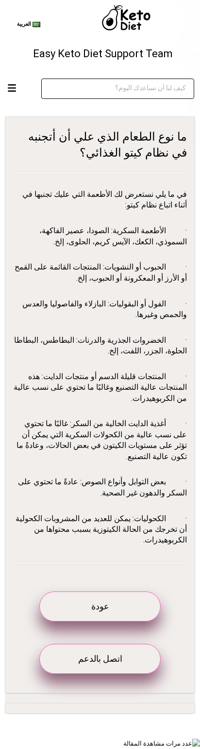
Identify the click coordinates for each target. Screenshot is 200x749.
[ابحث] (163, 88)
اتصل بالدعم (100, 658)
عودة (100, 606)
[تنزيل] (102, 372)
